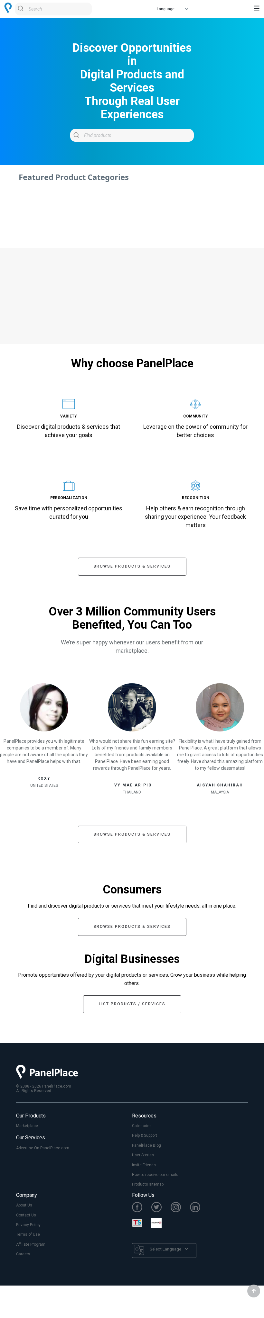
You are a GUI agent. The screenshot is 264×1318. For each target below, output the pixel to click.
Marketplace (27, 1126)
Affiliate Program (30, 1244)
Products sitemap (148, 1184)
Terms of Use (28, 1234)
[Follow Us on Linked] (199, 1208)
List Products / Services (132, 1004)
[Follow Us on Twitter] (161, 1208)
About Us (24, 1205)
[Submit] (22, 9)
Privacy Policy (28, 1225)
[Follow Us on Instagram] (180, 1208)
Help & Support (144, 1135)
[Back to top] (253, 1291)
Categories (142, 1126)
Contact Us (26, 1215)
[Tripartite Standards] (141, 1223)
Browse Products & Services (132, 566)
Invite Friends (144, 1165)
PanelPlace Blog (146, 1145)
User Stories (143, 1155)
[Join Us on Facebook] (141, 1208)
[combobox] (53, 9)
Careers (23, 1254)
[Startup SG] (161, 1223)
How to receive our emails (155, 1174)
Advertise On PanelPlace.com (42, 1148)
